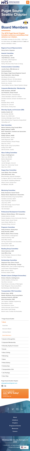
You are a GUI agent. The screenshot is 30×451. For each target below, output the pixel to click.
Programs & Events (15, 426)
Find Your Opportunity (11, 393)
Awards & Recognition (8, 339)
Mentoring (5, 356)
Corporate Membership (9, 342)
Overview (5, 325)
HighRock (18, 447)
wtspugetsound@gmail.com (9, 383)
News (4, 359)
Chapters (15, 423)
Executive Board (6, 329)
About (4, 322)
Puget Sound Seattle (8, 319)
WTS (12, 2)
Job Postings (6, 373)
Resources (15, 428)
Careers (15, 431)
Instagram (2, 386)
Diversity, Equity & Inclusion (10, 346)
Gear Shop (5, 376)
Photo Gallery (6, 363)
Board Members (6, 335)
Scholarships (6, 366)
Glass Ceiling (6, 352)
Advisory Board (6, 332)
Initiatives (15, 420)
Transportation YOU (8, 369)
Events (4, 349)
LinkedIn (5, 386)
